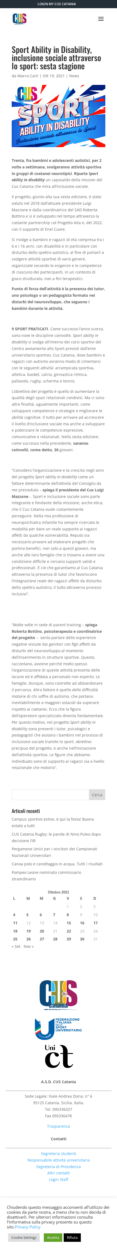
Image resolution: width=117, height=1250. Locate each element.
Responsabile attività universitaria (58, 1160)
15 (69, 922)
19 (28, 931)
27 (42, 939)
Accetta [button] (53, 1237)
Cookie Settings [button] (23, 1237)
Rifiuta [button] (72, 1237)
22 (69, 931)
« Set (16, 946)
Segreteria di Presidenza (58, 1166)
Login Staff (58, 1179)
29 (69, 939)
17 (95, 922)
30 (82, 939)
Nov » (29, 946)
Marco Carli (27, 75)
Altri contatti (58, 1172)
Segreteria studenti (58, 1153)
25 (15, 939)
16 (82, 922)
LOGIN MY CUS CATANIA (57, 4)
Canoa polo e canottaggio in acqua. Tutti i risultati (57, 863)
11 (15, 922)
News (74, 75)
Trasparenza (58, 1126)
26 (28, 939)
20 (42, 931)
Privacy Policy (28, 1227)
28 (55, 939)
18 (15, 931)
